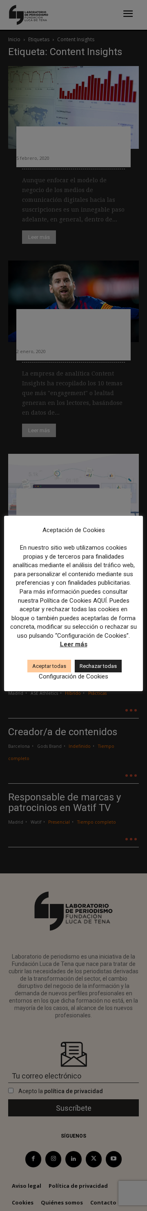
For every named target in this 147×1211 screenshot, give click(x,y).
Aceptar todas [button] (49, 666)
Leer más (73, 644)
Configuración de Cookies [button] (73, 676)
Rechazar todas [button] (98, 666)
